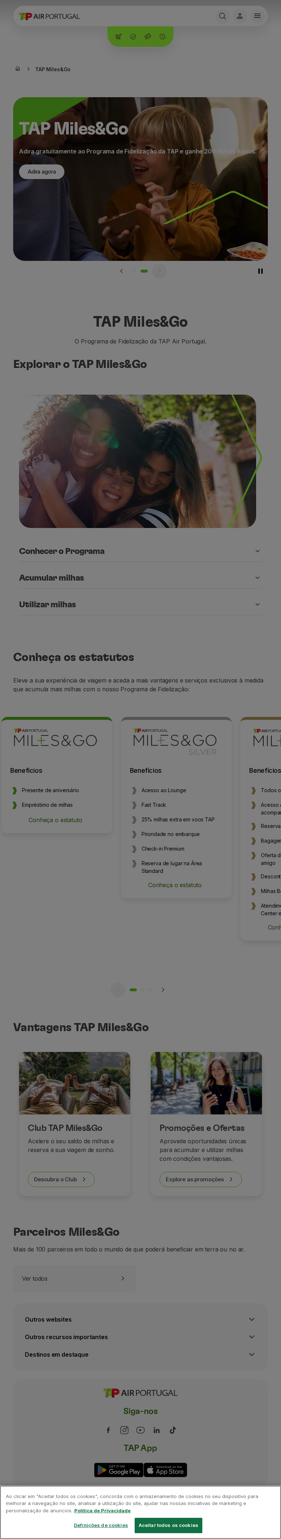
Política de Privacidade (102, 1510)
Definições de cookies (101, 1525)
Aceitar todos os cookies (168, 1525)
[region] (140, 1512)
